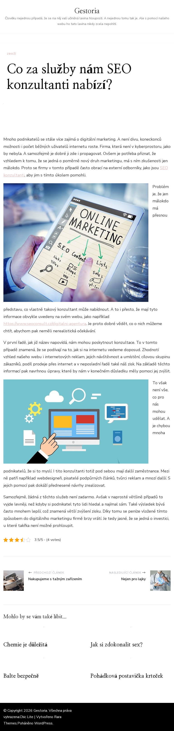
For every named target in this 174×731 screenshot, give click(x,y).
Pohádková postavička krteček (126, 676)
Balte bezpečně (21, 676)
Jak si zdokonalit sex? (116, 645)
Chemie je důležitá (25, 645)
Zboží (11, 54)
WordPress (43, 723)
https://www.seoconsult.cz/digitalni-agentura (44, 323)
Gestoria (87, 11)
